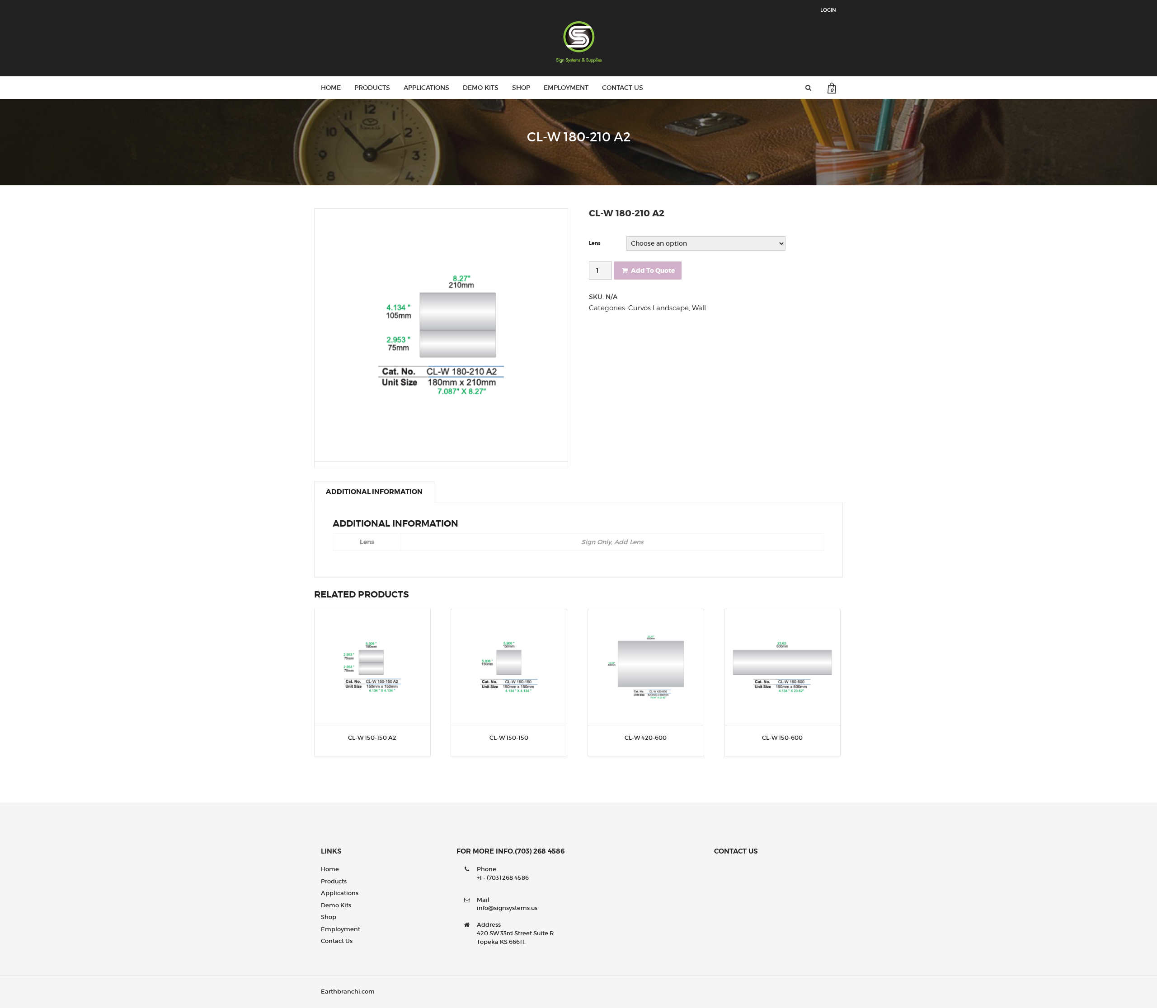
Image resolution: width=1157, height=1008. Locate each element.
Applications (426, 88)
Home (331, 88)
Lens (595, 243)
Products (372, 88)
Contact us (622, 88)
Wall (699, 308)
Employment (566, 88)
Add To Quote (653, 270)
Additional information (374, 491)
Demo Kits (481, 88)
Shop (521, 88)
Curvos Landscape (658, 308)
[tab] (374, 492)
